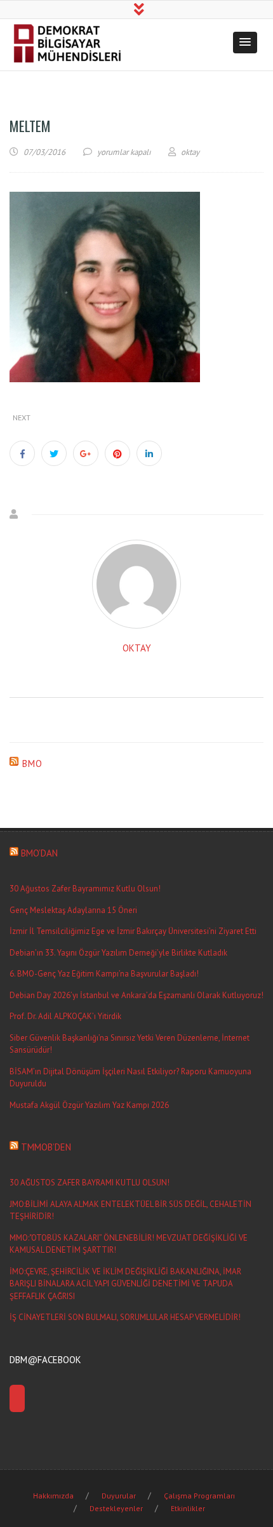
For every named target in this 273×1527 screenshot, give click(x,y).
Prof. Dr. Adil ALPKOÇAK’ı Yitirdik (65, 1016)
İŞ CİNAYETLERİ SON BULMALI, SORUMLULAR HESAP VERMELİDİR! (125, 1317)
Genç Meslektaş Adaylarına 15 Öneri (73, 910)
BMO (32, 763)
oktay (137, 648)
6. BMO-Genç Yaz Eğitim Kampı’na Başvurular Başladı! (104, 973)
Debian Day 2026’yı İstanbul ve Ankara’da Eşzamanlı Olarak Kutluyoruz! (136, 995)
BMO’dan (39, 853)
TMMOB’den (46, 1147)
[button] (245, 42)
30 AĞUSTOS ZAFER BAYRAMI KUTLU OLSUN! (90, 1182)
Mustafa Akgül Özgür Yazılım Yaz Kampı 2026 (89, 1105)
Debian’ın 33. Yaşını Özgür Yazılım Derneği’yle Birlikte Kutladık (118, 952)
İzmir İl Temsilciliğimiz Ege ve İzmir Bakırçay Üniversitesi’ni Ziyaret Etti (133, 931)
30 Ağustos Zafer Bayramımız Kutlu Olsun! (85, 888)
